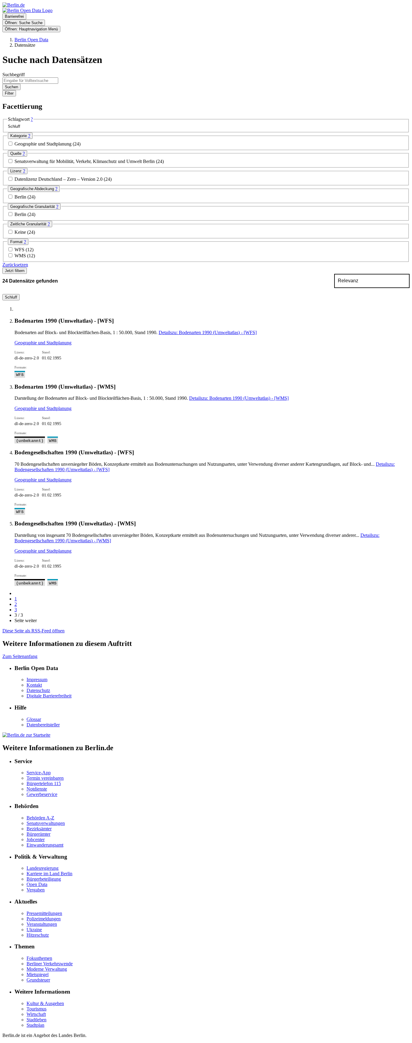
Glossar (34, 719)
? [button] (32, 119)
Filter (9, 93)
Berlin (20, 196)
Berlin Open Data (31, 39)
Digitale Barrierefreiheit (49, 695)
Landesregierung (43, 868)
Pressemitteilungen (44, 913)
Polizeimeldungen (44, 918)
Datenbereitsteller (43, 724)
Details (208, 332)
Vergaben (36, 889)
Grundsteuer (38, 979)
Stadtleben (36, 1019)
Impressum (37, 679)
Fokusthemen (39, 958)
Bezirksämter (39, 828)
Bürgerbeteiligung (44, 879)
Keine (20, 232)
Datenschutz (38, 690)
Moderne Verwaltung (47, 969)
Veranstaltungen (42, 924)
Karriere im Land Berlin (49, 873)
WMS (20, 255)
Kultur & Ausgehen (45, 1003)
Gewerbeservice (42, 794)
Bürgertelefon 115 (44, 783)
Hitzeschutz (38, 935)
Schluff (11, 297)
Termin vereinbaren (45, 778)
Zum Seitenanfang (19, 656)
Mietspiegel (38, 974)
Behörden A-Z (40, 817)
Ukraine (34, 929)
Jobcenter (36, 839)
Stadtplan (35, 1025)
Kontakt (34, 685)
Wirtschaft (36, 1014)
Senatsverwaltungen (46, 823)
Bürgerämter (38, 834)
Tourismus (36, 1008)
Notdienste (37, 788)
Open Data (37, 884)
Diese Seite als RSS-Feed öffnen (33, 630)
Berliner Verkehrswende (50, 963)
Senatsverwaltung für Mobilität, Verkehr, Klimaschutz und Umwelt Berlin (85, 161)
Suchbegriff (13, 74)
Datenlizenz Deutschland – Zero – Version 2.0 (59, 179)
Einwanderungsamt (45, 844)
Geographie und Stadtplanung (43, 143)
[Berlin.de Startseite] (26, 735)
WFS (20, 249)
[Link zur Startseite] (27, 10)
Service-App (39, 772)
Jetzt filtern (14, 270)
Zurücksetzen (15, 264)
